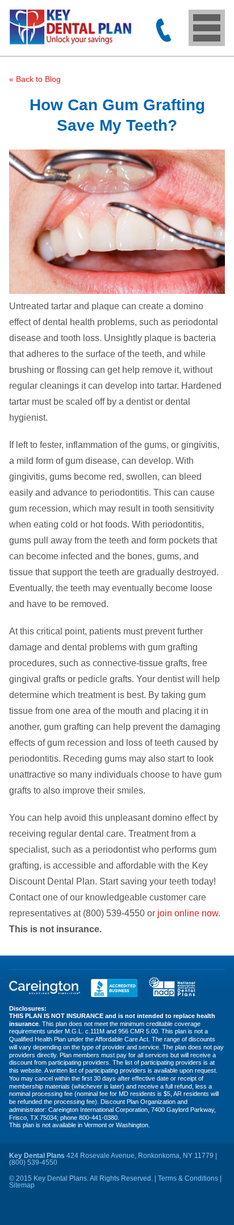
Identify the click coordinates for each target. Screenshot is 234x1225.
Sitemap (22, 1185)
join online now (187, 913)
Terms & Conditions (188, 1178)
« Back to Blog (35, 79)
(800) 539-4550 (163, 30)
